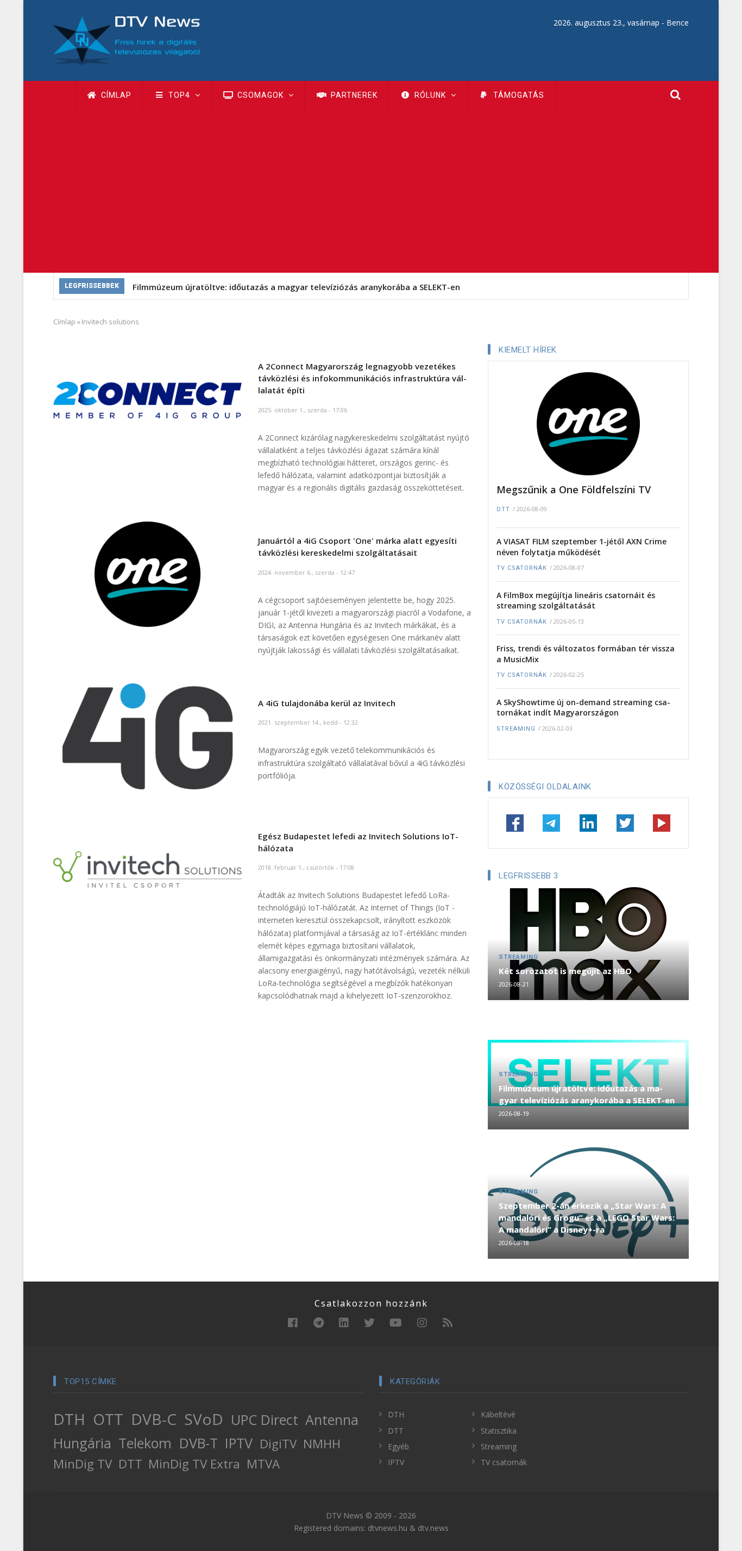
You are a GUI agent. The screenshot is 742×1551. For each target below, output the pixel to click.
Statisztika (499, 1431)
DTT (503, 509)
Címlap (115, 95)
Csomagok (260, 95)
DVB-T (198, 1443)
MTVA (263, 1463)
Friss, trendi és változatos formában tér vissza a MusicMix (585, 653)
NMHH (322, 1443)
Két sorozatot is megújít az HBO (565, 970)
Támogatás (517, 95)
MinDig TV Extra (194, 1463)
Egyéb (398, 1446)
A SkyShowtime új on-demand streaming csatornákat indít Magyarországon (583, 707)
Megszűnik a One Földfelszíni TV (573, 489)
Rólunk (430, 95)
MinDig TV (82, 1463)
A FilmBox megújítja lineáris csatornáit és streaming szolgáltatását (575, 600)
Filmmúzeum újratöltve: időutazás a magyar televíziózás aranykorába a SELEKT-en (296, 286)
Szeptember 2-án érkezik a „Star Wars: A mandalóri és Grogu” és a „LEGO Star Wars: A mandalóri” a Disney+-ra (587, 1217)
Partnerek (353, 95)
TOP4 (179, 95)
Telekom (145, 1443)
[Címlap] (126, 39)
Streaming (516, 728)
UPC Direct (264, 1419)
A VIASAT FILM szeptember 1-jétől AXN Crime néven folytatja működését (581, 546)
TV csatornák (521, 568)
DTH (69, 1419)
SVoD (203, 1419)
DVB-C (154, 1419)
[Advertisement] (371, 191)
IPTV (239, 1443)
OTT (108, 1419)
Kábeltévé (498, 1414)
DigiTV (278, 1443)
